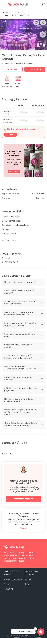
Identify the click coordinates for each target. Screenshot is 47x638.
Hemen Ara (12, 69)
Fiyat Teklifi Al (34, 69)
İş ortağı (27, 579)
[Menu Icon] (4, 5)
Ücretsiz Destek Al (23, 498)
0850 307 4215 (11, 262)
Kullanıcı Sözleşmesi (13, 579)
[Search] (43, 5)
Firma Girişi (9, 589)
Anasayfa (6, 12)
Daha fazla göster (9, 240)
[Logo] (18, 4)
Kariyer (27, 584)
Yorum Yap (7, 453)
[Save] (36, 22)
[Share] (43, 22)
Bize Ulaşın (9, 584)
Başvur (23, 528)
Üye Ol (10, 134)
